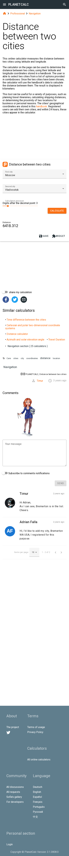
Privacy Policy (35, 732)
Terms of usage (36, 727)
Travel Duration (56, 339)
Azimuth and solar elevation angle (25, 339)
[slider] (20, 206)
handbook (41, 106)
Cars (9, 358)
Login (9, 844)
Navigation (35, 13)
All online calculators (38, 759)
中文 (35, 816)
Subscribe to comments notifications (29, 473)
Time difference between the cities (26, 319)
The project (12, 727)
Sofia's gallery (14, 796)
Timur (40, 380)
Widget (58, 236)
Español (37, 796)
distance (45, 358)
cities (15, 358)
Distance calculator (17, 333)
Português (39, 806)
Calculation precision (14, 201)
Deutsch (37, 786)
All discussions (15, 786)
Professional (17, 13)
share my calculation (20, 292)
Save (44, 236)
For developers (15, 801)
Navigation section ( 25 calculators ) (28, 346)
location (56, 358)
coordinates (32, 358)
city (22, 358)
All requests (13, 791)
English (37, 791)
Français (37, 801)
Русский (38, 811)
